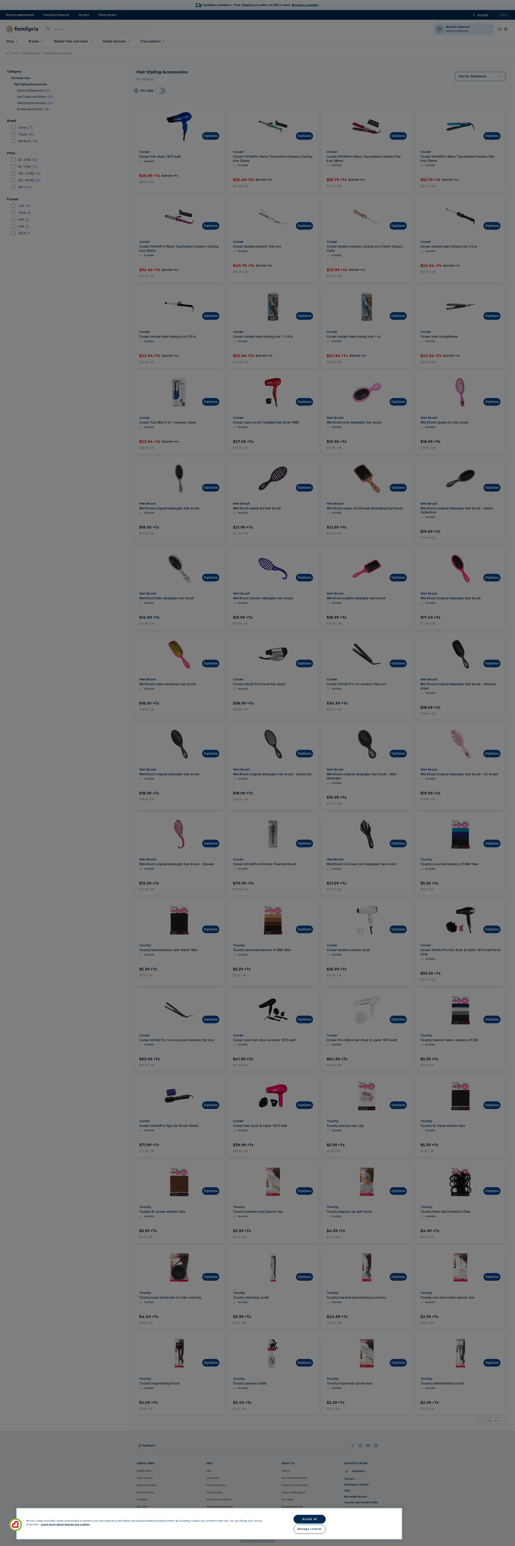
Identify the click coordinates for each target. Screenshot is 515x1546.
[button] (15, 1524)
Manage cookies (309, 1529)
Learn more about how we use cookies (65, 1524)
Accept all (309, 1519)
